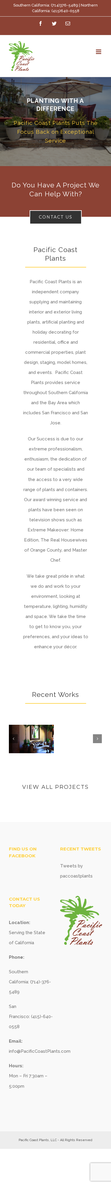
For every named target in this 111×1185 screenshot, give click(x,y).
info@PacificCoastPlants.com (39, 1051)
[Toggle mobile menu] (99, 52)
